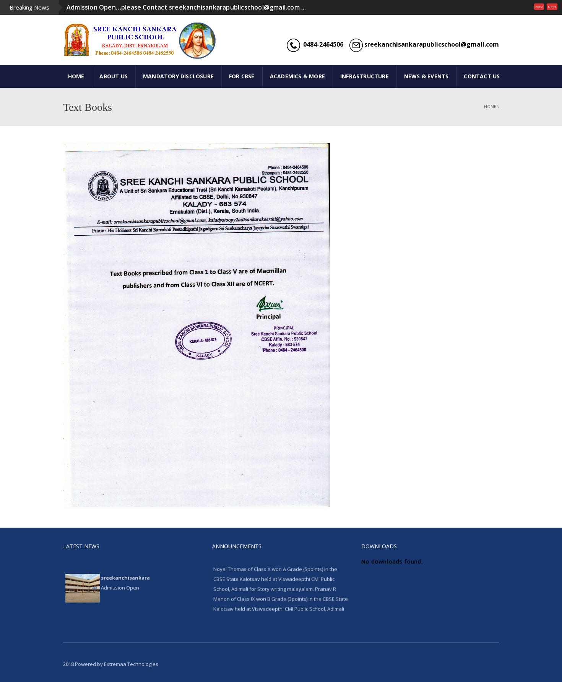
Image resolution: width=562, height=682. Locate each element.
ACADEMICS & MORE (297, 76)
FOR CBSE (242, 76)
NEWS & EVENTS (426, 76)
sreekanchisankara (125, 566)
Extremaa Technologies (131, 664)
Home (490, 106)
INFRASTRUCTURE (364, 76)
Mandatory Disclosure (178, 76)
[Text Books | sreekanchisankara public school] (120, 40)
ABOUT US (113, 76)
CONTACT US (482, 76)
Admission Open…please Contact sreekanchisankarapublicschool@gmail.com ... (186, 7)
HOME (76, 76)
